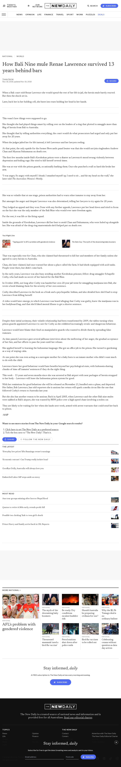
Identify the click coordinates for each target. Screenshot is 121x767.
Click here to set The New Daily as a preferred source (31, 430)
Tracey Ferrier (8, 79)
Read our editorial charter (78, 717)
